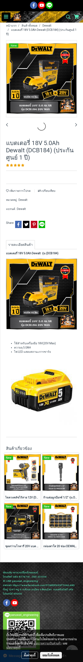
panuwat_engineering (25, 581)
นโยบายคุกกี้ (13, 647)
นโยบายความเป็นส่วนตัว (47, 643)
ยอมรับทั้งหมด (51, 655)
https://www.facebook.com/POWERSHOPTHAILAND (44, 585)
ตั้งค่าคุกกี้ (29, 655)
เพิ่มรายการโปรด (20, 190)
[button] (67, 17)
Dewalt (23, 199)
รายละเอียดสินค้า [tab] (20, 245)
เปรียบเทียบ (48, 190)
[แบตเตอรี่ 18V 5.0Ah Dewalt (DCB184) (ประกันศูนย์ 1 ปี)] (41, 78)
